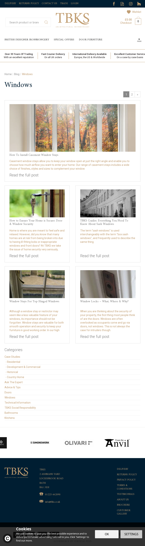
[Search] (46, 22)
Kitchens (10, 417)
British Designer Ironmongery (27, 39)
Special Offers (64, 39)
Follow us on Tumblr (139, 4)
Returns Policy (127, 475)
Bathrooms (11, 412)
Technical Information (18, 402)
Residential (13, 361)
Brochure (123, 505)
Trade (64, 3)
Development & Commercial (23, 366)
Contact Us (49, 3)
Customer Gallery (123, 512)
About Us (123, 500)
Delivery (122, 469)
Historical (12, 372)
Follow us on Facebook (113, 4)
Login (74, 3)
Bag (137, 20)
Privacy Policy (126, 480)
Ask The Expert (14, 382)
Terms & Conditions (124, 487)
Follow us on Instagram (130, 4)
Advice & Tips (13, 387)
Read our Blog (122, 4)
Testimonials (125, 494)
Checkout (126, 22)
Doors (8, 392)
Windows (10, 397)
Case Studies (12, 356)
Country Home (15, 377)
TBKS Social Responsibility (20, 407)
